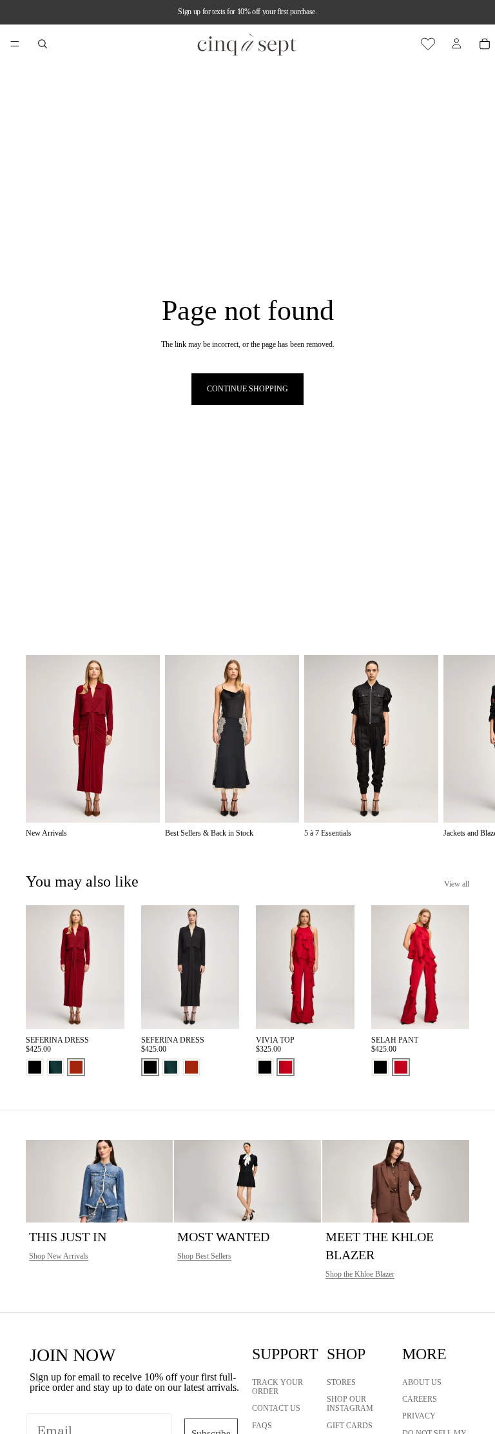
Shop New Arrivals (58, 1256)
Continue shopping (247, 388)
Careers (419, 1399)
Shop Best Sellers (204, 1256)
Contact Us (276, 1408)
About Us (422, 1381)
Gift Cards (350, 1424)
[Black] (35, 1067)
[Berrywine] (76, 1067)
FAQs (262, 1424)
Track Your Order (277, 1386)
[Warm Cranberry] (286, 1067)
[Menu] (15, 44)
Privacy (419, 1415)
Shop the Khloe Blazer (359, 1274)
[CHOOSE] (104, 1009)
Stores (341, 1381)
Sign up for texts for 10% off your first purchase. (247, 11)
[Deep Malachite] (55, 1067)
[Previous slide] (40, 967)
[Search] (42, 44)
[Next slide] (455, 746)
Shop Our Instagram (350, 1404)
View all (456, 884)
